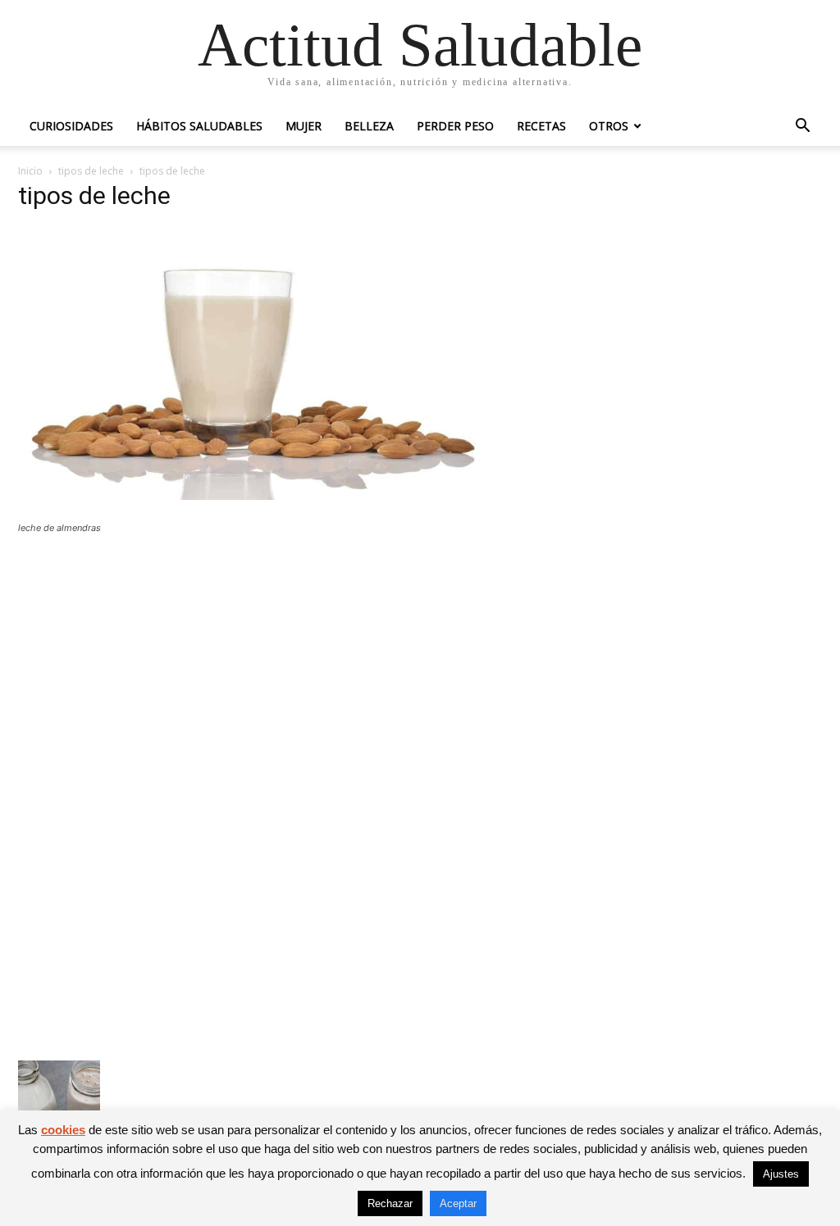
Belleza (369, 126)
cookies (63, 1130)
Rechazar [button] (390, 1203)
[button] (802, 127)
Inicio (30, 171)
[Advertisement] (280, 667)
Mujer (303, 126)
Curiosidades (71, 126)
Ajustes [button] (781, 1174)
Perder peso (455, 126)
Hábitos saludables (199, 126)
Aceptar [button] (458, 1203)
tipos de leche (91, 171)
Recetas (541, 126)
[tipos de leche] (280, 495)
